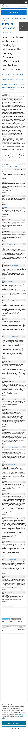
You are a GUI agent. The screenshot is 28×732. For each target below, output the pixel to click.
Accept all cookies (14, 723)
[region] (14, 717)
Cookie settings (18, 714)
